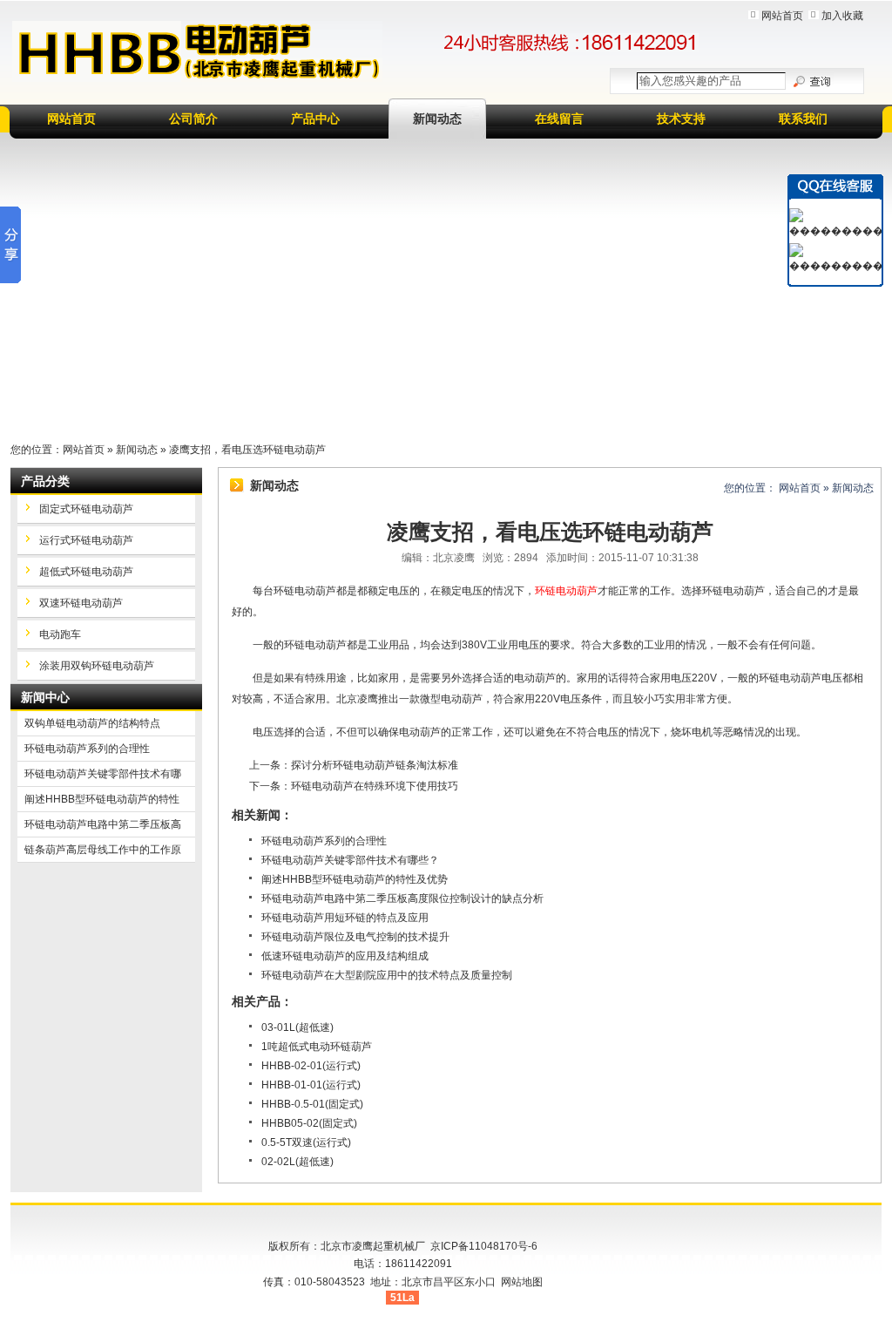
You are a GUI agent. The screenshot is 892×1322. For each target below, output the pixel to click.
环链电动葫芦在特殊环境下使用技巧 (374, 786)
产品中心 (315, 118)
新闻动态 (437, 118)
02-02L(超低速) (297, 1162)
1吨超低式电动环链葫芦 (316, 1047)
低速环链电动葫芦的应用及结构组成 (345, 956)
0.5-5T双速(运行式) (306, 1142)
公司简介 (193, 118)
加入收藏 (842, 16)
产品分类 (45, 481)
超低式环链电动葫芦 (86, 572)
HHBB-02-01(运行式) (311, 1066)
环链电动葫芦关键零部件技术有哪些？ (350, 860)
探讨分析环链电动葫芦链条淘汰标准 (374, 765)
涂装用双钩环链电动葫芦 (96, 666)
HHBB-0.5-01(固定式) (312, 1104)
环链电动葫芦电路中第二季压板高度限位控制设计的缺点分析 (402, 898)
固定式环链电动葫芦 (86, 509)
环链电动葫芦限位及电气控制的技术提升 (355, 937)
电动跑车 (60, 634)
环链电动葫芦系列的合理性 (324, 841)
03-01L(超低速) (297, 1027)
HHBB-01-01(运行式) (311, 1085)
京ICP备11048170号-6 (483, 1246)
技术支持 (681, 118)
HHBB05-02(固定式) (309, 1123)
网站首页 (782, 16)
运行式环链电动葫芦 (86, 540)
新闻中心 (45, 697)
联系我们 (803, 118)
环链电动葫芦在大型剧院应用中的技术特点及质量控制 (386, 975)
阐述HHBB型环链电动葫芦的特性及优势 (354, 879)
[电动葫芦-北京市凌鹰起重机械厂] (197, 51)
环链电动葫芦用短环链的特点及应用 (345, 918)
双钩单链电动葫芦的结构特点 (92, 723)
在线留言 (559, 118)
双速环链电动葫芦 (81, 603)
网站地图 (522, 1282)
